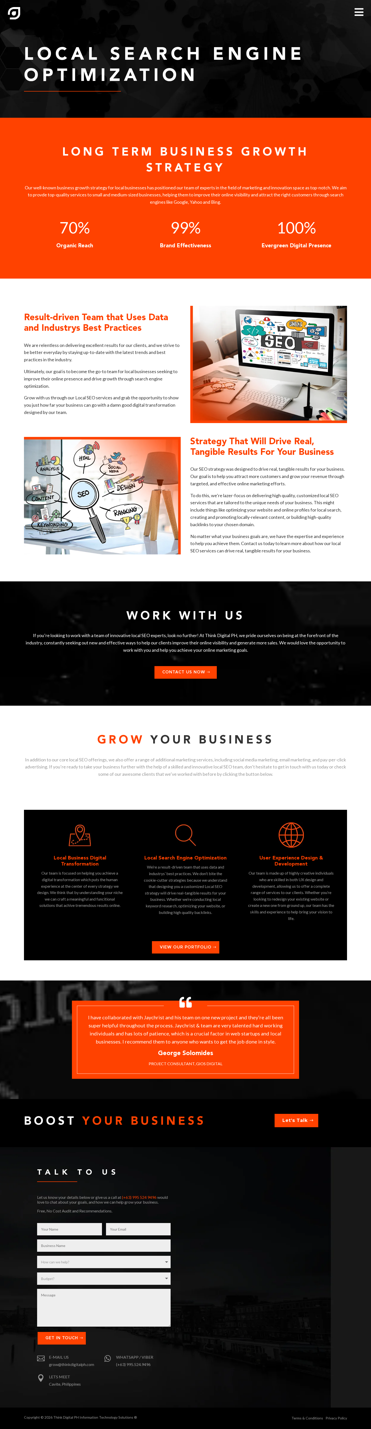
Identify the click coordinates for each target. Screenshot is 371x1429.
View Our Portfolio (185, 947)
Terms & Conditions (307, 1418)
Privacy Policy (336, 1418)
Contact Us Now (183, 672)
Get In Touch (61, 1338)
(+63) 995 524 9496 (139, 1197)
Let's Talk (295, 1120)
